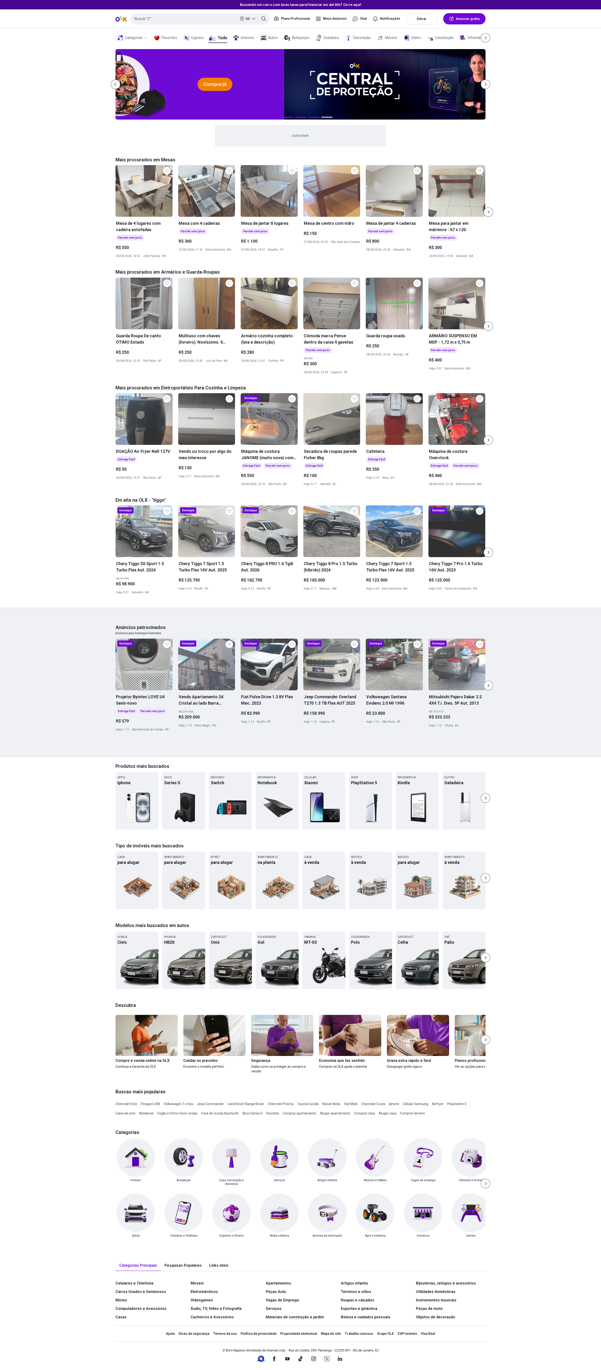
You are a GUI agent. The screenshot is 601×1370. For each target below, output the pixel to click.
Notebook (146, 1113)
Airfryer (437, 1104)
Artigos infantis (354, 1283)
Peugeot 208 (150, 1104)
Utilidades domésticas (435, 1291)
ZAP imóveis (407, 1333)
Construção (444, 37)
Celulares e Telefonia (134, 1283)
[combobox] (200, 18)
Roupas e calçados (357, 1300)
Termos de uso (225, 1333)
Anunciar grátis (468, 19)
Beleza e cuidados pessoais (365, 1317)
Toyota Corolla (308, 1104)
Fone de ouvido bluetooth (220, 1113)
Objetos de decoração (435, 1317)
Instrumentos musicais (436, 1300)
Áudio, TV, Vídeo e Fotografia (216, 1308)
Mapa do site (331, 1333)
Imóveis (247, 37)
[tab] (138, 1265)
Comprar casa (364, 1113)
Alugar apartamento (335, 1113)
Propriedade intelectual (298, 1333)
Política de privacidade (259, 1333)
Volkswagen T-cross (178, 1104)
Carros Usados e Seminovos (141, 1291)
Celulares (331, 37)
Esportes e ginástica (359, 1308)
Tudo (222, 37)
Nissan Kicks (331, 1104)
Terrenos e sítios (356, 1291)
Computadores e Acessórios (141, 1308)
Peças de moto (429, 1308)
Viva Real (428, 1333)
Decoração (362, 37)
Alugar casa (387, 1113)
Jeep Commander (210, 1104)
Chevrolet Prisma (280, 1104)
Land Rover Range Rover (246, 1104)
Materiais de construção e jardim (295, 1317)
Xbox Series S (252, 1113)
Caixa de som (125, 1113)
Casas (121, 1317)
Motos (121, 1300)
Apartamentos (278, 1283)
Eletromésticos (204, 1291)
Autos (273, 37)
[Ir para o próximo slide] (488, 212)
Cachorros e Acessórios (212, 1317)
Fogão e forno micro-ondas (177, 1113)
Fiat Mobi (351, 1104)
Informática (477, 37)
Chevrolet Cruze (373, 1104)
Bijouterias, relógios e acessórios (446, 1283)
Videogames (202, 1300)
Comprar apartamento (299, 1113)
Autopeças (300, 37)
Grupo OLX (385, 1333)
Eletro (416, 37)
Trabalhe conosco (359, 1333)
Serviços (273, 1308)
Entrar (422, 19)
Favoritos (169, 37)
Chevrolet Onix (126, 1104)
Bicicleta (272, 1113)
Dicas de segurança (194, 1333)
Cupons (197, 37)
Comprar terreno (412, 1113)
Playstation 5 (456, 1104)
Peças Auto (276, 1291)
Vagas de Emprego (282, 1300)
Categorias (134, 37)
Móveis (391, 37)
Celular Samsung (415, 1104)
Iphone (394, 1104)
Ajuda (170, 1333)
